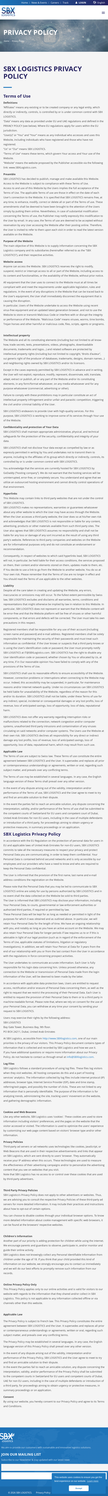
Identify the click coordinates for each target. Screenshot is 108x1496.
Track (65, 2)
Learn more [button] (92, 1481)
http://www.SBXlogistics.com (60, 1038)
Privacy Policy (43, 1492)
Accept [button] (78, 1488)
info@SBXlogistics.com (80, 1057)
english (101, 2)
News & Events (39, 2)
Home (24, 2)
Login (82, 2)
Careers (55, 2)
